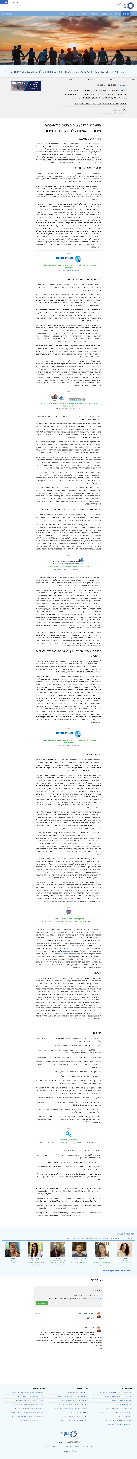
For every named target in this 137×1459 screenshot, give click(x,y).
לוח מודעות (94, 14)
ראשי (133, 14)
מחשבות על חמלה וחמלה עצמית (78, 1412)
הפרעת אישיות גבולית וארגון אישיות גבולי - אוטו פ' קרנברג (27, 1392)
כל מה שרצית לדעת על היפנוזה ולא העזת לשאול (74, 1400)
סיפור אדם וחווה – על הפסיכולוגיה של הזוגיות (119, 1424)
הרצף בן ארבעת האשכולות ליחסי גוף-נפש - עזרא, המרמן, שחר (26, 1412)
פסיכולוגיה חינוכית (85, 103)
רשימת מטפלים (107, 14)
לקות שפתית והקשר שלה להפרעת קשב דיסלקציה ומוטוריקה (115, 1412)
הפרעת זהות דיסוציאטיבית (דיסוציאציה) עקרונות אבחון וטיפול (70, 1408)
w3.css (73, 1451)
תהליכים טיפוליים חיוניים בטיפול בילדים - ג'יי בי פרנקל (28, 1404)
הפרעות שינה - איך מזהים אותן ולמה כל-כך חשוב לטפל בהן (115, 1392)
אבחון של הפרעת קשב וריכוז (123, 1404)
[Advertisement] (75, 1368)
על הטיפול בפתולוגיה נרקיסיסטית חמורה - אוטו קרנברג (28, 1408)
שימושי (71, 14)
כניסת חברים (42, 1303)
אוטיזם (99, 103)
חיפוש (3, 2)
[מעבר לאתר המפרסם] (26, 85)
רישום (18, 2)
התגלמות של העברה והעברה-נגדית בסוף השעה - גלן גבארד (26, 1416)
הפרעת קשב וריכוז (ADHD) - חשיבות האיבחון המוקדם (116, 1396)
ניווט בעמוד (6, 14)
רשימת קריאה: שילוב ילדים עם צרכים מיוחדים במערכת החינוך (108, 113)
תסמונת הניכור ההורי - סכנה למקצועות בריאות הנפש (73, 1404)
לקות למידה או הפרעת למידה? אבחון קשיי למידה (118, 1420)
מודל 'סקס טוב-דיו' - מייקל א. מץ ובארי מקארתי (30, 1396)
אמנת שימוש (69, 1446)
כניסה (24, 2)
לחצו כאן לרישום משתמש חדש (91, 1298)
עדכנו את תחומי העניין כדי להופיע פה (116, 1271)
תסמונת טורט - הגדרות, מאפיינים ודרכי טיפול (119, 1408)
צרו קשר (12, 2)
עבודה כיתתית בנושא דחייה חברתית (77, 1392)
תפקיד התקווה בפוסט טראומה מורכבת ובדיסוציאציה (73, 1420)
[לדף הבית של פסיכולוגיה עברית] (126, 5)
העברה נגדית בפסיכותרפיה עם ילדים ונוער (75, 1416)
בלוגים (117, 14)
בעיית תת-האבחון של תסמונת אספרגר (121, 1400)
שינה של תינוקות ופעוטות (124, 1416)
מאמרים (126, 14)
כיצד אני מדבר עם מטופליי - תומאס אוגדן (32, 1420)
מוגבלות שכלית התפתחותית (111, 103)
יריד (77, 14)
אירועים (62, 14)
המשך (73, 97)
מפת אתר (48, 1446)
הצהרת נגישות (80, 1446)
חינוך (93, 103)
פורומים (85, 14)
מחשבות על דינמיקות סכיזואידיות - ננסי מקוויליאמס (29, 1400)
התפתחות (123, 103)
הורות (76, 103)
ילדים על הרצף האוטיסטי (66, 954)
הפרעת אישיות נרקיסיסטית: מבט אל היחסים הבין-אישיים (72, 1396)
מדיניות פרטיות (58, 1446)
